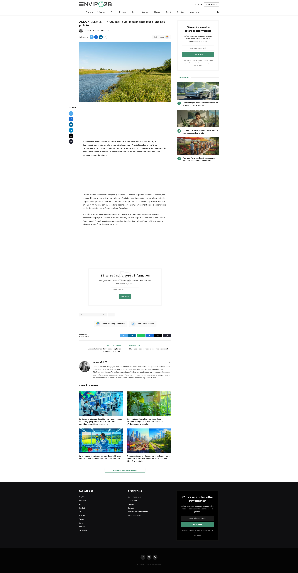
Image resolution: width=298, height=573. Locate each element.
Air (112, 12)
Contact (131, 508)
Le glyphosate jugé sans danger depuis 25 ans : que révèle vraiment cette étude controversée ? (100, 457)
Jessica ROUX (89, 30)
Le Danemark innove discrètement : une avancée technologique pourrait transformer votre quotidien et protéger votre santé (100, 421)
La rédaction (132, 501)
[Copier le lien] (71, 141)
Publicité (131, 504)
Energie (145, 12)
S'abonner (211, 4)
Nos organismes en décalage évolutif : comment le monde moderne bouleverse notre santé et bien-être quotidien (148, 458)
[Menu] (80, 12)
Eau (133, 12)
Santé (168, 12)
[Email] (71, 135)
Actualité (101, 12)
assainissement (94, 315)
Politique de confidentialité (138, 512)
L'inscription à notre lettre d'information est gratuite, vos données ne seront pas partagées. (198, 62)
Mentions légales (134, 515)
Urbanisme (194, 12)
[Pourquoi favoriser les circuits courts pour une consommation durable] (198, 146)
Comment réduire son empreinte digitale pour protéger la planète (200, 131)
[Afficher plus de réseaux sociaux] (105, 37)
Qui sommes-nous (134, 497)
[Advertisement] (125, 123)
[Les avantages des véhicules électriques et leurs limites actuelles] (198, 91)
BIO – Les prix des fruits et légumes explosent (148, 349)
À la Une (89, 12)
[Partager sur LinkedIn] (101, 37)
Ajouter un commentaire (125, 470)
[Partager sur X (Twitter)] (92, 37)
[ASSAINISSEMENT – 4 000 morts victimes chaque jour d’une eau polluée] (125, 72)
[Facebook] (71, 119)
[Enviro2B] (96, 4)
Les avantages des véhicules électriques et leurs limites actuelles (200, 104)
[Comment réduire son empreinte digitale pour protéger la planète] (198, 118)
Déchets (122, 12)
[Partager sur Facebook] (96, 37)
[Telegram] (71, 130)
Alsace (83, 315)
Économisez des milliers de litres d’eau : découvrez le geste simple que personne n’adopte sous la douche (145, 421)
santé (111, 315)
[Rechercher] (218, 12)
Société (180, 12)
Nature (157, 12)
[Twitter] (71, 113)
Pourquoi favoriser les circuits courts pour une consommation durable (199, 159)
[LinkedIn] (71, 124)
